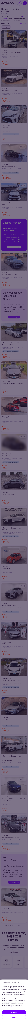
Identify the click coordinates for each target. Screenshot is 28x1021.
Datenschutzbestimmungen (14, 1007)
